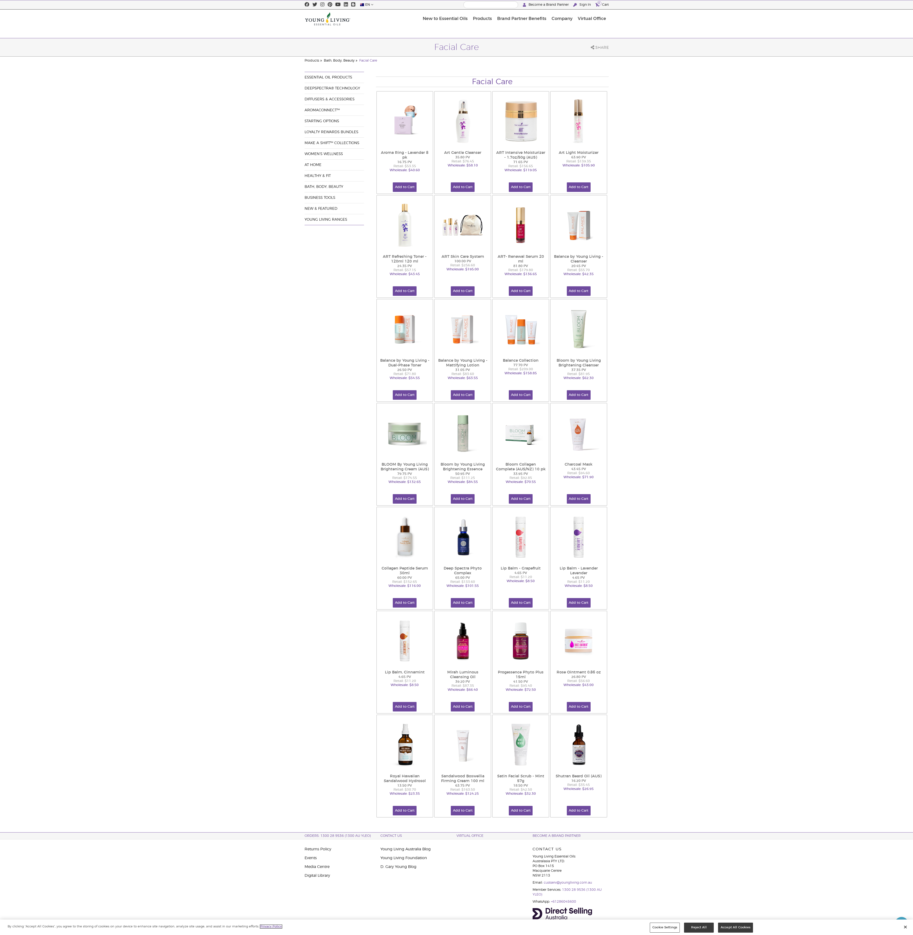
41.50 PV (520, 681)
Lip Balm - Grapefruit (521, 568)
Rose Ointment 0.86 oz (579, 672)
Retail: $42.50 (521, 789)
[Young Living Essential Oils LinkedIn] (346, 4)
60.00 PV (404, 578)
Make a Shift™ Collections (332, 143)
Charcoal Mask (578, 464)
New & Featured (321, 208)
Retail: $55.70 (578, 270)
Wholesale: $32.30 (521, 793)
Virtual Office (592, 19)
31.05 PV (462, 370)
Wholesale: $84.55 (463, 482)
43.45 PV (578, 469)
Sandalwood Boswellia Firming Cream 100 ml (462, 778)
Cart (603, 4)
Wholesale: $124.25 (463, 793)
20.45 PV (578, 266)
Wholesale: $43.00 (578, 685)
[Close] (905, 927)
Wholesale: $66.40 (463, 690)
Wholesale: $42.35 (578, 274)
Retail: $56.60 (578, 681)
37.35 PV (578, 370)
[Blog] (353, 4)
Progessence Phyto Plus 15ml (521, 674)
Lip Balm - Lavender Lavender (579, 570)
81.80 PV (520, 266)
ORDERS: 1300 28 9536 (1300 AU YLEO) (338, 836)
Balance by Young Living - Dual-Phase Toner (404, 363)
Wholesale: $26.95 (578, 789)
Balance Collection (521, 360)
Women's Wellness (324, 154)
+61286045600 (563, 901)
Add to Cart (405, 187)
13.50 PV (404, 785)
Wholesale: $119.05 (521, 170)
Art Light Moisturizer (578, 153)
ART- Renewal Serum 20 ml (521, 259)
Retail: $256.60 (462, 265)
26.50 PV (404, 370)
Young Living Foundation (403, 858)
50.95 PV (462, 474)
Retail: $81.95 (578, 374)
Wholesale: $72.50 (521, 690)
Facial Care (368, 60)
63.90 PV (578, 157)
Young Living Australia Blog (405, 849)
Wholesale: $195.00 (463, 269)
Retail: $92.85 (521, 478)
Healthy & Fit (318, 176)
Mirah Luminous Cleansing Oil (462, 674)
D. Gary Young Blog (398, 867)
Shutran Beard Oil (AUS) (579, 776)
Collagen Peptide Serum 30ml (405, 570)
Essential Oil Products (328, 77)
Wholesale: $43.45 (405, 274)
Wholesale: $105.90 (579, 165)
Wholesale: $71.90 (578, 477)
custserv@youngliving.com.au (568, 882)
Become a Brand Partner (549, 4)
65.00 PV (462, 578)
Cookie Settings (664, 927)
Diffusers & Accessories (330, 99)
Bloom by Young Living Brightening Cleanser (579, 363)
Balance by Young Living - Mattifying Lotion (462, 363)
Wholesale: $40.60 (405, 170)
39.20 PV (462, 681)
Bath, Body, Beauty (339, 60)
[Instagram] (322, 4)
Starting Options (322, 121)
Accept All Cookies (735, 927)
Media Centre (317, 867)
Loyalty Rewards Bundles (331, 132)
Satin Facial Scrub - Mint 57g (520, 778)
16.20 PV (578, 781)
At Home (313, 165)
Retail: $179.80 (520, 270)
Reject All (698, 927)
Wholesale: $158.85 (521, 373)
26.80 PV (578, 677)
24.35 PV (404, 266)
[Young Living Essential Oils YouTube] (338, 4)
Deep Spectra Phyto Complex (463, 570)
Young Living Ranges (326, 219)
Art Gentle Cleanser (462, 153)
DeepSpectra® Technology (332, 88)
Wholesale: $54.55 (405, 378)
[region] (456, 927)
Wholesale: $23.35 (405, 793)
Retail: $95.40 (521, 685)
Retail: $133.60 (462, 582)
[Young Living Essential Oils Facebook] (307, 4)
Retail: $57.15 (404, 270)
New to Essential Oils (445, 19)
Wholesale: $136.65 (521, 274)
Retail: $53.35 (404, 166)
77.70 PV (520, 365)
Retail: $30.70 (404, 789)
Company (562, 19)
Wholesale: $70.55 (521, 482)
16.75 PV (404, 162)
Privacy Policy (271, 926)
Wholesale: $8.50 (521, 581)
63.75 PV (462, 785)
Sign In (585, 4)
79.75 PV (404, 474)
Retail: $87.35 (463, 685)
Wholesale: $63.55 (463, 378)
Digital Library (317, 875)
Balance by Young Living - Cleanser (578, 259)
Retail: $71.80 (404, 374)
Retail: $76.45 (463, 161)
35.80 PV (462, 157)
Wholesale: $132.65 (405, 482)
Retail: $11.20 (521, 577)
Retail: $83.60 (463, 374)
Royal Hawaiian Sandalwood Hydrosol (405, 778)
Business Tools (320, 198)
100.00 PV (462, 261)
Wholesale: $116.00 (405, 586)
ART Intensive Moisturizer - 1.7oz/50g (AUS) (520, 155)
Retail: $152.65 (404, 582)
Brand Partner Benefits (521, 19)
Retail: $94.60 (578, 473)
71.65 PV (520, 162)
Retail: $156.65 (520, 166)
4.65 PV (521, 573)
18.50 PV (520, 785)
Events (311, 858)
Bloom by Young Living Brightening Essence (463, 467)
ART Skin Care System (463, 256)
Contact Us (391, 836)
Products (482, 19)
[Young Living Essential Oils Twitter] (314, 4)
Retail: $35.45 (578, 785)
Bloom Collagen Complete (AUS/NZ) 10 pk (521, 467)
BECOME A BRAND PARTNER (557, 836)
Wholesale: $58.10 (463, 165)
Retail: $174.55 (404, 478)
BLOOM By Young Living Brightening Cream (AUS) (405, 467)
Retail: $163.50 (462, 789)
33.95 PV (520, 474)
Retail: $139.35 (578, 161)
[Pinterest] (330, 4)
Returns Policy (318, 849)
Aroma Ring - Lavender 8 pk (404, 155)
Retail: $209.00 (520, 369)
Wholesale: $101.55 (463, 586)
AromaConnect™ (322, 110)
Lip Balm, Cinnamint (405, 672)
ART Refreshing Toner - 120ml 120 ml (405, 259)
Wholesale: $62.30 (578, 378)
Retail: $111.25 (462, 478)
